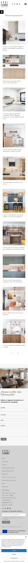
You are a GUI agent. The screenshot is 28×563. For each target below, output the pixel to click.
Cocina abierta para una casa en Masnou (13, 313)
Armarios (5, 474)
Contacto (5, 486)
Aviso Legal (22, 561)
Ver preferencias (14, 558)
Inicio (3, 458)
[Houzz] (19, 4)
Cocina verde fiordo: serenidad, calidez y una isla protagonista (13, 216)
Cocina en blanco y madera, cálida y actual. (14, 346)
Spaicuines (5, 461)
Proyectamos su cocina (9, 480)
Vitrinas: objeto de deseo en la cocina (12, 183)
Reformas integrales (8, 468)
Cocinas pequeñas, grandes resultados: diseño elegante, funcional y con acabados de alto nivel (13, 116)
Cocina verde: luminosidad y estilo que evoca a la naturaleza (13, 281)
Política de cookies (7, 561)
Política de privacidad (15, 561)
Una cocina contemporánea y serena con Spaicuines (12, 82)
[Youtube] (17, 4)
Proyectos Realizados (8, 477)
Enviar (3, 439)
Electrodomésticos (8, 471)
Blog (3, 483)
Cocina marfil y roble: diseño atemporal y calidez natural (12, 150)
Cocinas (4, 464)
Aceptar (14, 550)
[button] (26, 536)
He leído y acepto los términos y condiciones (12, 518)
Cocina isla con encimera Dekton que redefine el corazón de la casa (13, 248)
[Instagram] (12, 4)
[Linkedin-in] (15, 4)
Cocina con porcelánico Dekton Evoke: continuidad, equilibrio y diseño (13, 48)
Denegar (14, 554)
